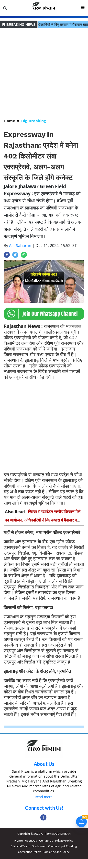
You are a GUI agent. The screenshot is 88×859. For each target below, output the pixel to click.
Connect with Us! (44, 808)
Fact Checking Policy (56, 852)
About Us (44, 764)
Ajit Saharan (20, 245)
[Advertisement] (44, 73)
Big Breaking (33, 120)
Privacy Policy (64, 840)
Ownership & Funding (62, 846)
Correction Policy (29, 852)
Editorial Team (20, 846)
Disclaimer (39, 846)
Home (9, 120)
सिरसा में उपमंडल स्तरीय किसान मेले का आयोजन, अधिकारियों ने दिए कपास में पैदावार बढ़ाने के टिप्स (43, 520)
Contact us (46, 840)
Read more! (44, 796)
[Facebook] (43, 817)
